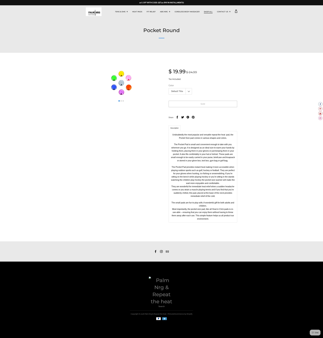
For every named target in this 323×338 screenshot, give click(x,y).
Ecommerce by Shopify (183, 314)
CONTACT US (223, 12)
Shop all (208, 12)
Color (171, 85)
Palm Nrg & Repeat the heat (156, 314)
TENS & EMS (120, 12)
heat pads (137, 12)
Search (161, 306)
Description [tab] (174, 128)
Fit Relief (151, 12)
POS (169, 314)
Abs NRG (164, 12)
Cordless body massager (187, 12)
